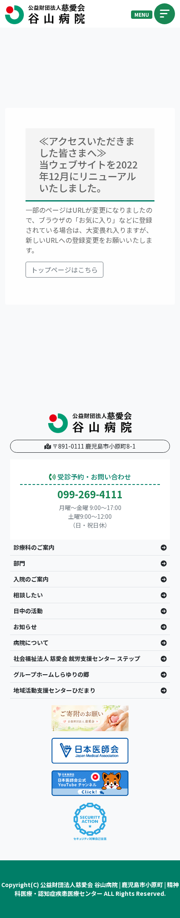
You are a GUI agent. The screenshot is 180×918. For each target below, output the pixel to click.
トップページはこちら (64, 270)
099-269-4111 (90, 494)
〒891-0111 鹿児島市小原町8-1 (93, 446)
